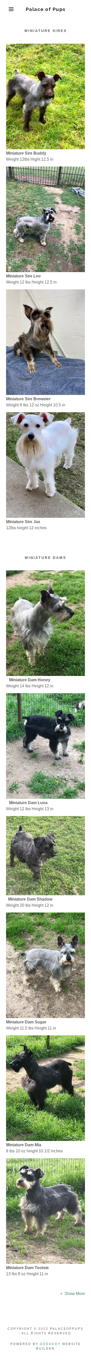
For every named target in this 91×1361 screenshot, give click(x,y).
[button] (7, 9)
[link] (46, 9)
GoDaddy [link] (50, 1344)
